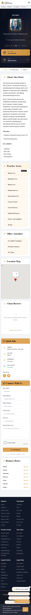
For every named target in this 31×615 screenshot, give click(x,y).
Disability (3, 563)
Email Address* (7, 395)
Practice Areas (15, 69)
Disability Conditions (22, 572)
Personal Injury (5, 533)
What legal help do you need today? (19, 593)
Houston (19, 542)
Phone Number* (7, 403)
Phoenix (19, 544)
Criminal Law (5, 542)
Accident (3, 566)
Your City (5, 418)
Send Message (16, 449)
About (5, 69)
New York (19, 510)
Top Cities (20, 530)
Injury (2, 569)
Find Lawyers (5, 510)
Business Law (5, 544)
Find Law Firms (5, 513)
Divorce (3, 586)
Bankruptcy (4, 578)
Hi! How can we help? (21, 589)
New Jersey (20, 522)
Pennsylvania (20, 519)
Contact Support (21, 581)
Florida (18, 513)
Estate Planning (5, 550)
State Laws (20, 578)
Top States (20, 501)
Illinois (18, 516)
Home (4, 7)
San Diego (19, 550)
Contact (3, 525)
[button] (15, 280)
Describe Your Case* (8, 425)
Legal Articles (5, 560)
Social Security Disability (5, 554)
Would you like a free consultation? (19, 598)
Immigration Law (6, 539)
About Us (3, 507)
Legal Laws (20, 575)
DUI (2, 581)
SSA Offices (20, 563)
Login (11, 330)
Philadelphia (20, 553)
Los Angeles (16, 7)
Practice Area (6, 410)
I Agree (25, 609)
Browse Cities (5, 519)
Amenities (25, 69)
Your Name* (6, 388)
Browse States (5, 522)
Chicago (19, 539)
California (9, 7)
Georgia (19, 525)
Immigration (4, 575)
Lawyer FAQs (20, 569)
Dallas (18, 547)
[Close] (16, 274)
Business (3, 572)
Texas (18, 507)
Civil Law (4, 547)
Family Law (4, 536)
